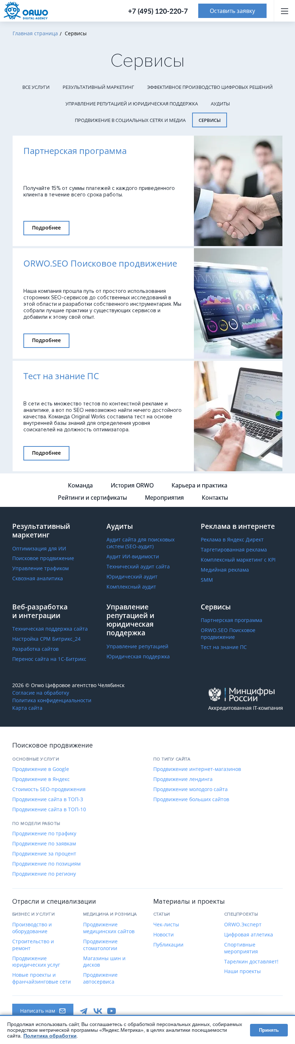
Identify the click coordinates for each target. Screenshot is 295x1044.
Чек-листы (166, 924)
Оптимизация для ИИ (39, 548)
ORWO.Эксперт (243, 924)
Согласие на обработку (40, 693)
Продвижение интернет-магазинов (197, 769)
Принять (269, 1030)
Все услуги (36, 87)
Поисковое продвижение (43, 558)
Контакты (215, 497)
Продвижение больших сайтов (191, 799)
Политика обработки (50, 1036)
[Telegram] (84, 1011)
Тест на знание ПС (224, 647)
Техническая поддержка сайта (50, 629)
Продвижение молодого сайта (190, 789)
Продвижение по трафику (44, 833)
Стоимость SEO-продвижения (49, 789)
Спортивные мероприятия (241, 948)
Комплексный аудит (131, 587)
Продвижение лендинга (183, 779)
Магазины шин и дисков (104, 961)
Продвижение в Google (40, 769)
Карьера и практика (199, 485)
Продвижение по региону (44, 874)
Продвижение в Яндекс (41, 779)
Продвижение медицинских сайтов (109, 928)
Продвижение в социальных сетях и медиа (130, 120)
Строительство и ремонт (33, 945)
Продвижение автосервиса (100, 978)
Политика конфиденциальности (51, 700)
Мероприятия (164, 497)
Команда (80, 485)
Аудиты (220, 103)
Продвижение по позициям (46, 864)
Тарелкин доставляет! (251, 961)
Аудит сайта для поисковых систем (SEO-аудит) (140, 543)
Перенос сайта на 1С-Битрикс (49, 659)
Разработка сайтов (35, 649)
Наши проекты (242, 971)
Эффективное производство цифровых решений (210, 87)
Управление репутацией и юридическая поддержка (131, 103)
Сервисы (210, 120)
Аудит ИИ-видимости (132, 556)
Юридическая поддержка (138, 656)
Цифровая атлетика (248, 934)
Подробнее (46, 227)
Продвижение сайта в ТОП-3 (47, 799)
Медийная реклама (225, 570)
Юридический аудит (132, 576)
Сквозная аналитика (37, 578)
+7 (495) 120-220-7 (158, 11)
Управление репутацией (137, 646)
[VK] (98, 1011)
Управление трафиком (40, 568)
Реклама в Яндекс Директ (232, 539)
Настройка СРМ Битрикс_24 (46, 639)
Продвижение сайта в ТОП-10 (49, 809)
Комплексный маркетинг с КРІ (238, 560)
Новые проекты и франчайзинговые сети (41, 978)
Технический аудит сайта (138, 566)
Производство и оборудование (32, 928)
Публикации (168, 944)
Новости (163, 934)
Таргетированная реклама (234, 549)
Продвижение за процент (44, 853)
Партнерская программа (231, 620)
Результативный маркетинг (98, 87)
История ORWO (132, 485)
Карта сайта (27, 708)
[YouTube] (111, 1011)
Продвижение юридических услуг (36, 961)
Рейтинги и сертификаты (92, 497)
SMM (207, 580)
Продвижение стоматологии (100, 945)
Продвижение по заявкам (44, 843)
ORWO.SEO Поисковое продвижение (228, 633)
